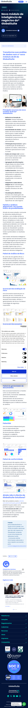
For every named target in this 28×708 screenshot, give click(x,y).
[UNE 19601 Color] (20, 649)
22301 (14, 676)
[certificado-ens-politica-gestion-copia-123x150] (7, 649)
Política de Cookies (9, 704)
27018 (18, 676)
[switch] (24, 353)
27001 (14, 675)
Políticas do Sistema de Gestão (9, 706)
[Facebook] (14, 696)
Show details (20, 367)
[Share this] (9, 556)
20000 (14, 678)
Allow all (14, 371)
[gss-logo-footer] (14, 686)
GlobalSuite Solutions (11, 30)
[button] (26, 1)
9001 (14, 679)
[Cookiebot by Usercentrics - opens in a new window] (20, 326)
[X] (11, 696)
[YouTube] (17, 696)
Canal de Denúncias (20, 706)
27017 (18, 677)
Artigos (9, 583)
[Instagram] (20, 696)
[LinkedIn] (18, 30)
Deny (14, 380)
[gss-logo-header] (6, 2)
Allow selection (14, 376)
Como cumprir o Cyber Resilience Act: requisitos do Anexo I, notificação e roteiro (16, 597)
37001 (18, 678)
